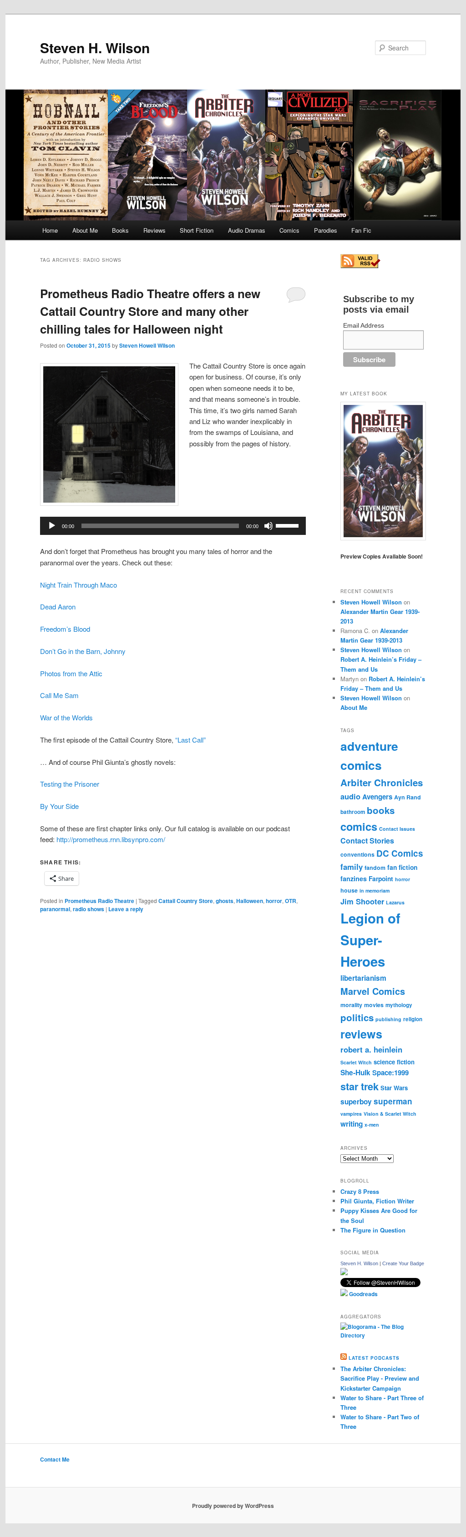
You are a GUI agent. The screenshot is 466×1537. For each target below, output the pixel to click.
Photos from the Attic (71, 673)
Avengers (377, 797)
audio (350, 796)
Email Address (363, 325)
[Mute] (268, 525)
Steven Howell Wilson (147, 345)
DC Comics (399, 853)
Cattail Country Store (185, 901)
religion (412, 1019)
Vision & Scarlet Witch (390, 1113)
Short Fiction (196, 230)
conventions (357, 854)
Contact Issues (397, 828)
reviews (361, 1034)
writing (351, 1124)
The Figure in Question (372, 1230)
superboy (356, 1102)
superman (393, 1101)
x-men (372, 1124)
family (351, 866)
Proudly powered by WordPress (233, 1506)
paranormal (55, 909)
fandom (375, 867)
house (349, 890)
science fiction (394, 1062)
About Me (85, 230)
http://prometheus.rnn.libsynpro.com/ (110, 839)
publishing (388, 1019)
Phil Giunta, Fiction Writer (377, 1201)
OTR (290, 901)
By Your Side (59, 806)
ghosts (224, 901)
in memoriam (375, 890)
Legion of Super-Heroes (370, 939)
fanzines (353, 878)
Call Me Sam (59, 695)
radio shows (88, 909)
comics (358, 826)
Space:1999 (390, 1073)
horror (274, 901)
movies (374, 1005)
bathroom (352, 812)
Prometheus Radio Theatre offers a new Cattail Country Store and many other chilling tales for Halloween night (150, 311)
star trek (359, 1086)
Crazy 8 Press (359, 1191)
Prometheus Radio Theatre (99, 901)
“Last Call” (190, 739)
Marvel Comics (372, 991)
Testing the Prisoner (69, 783)
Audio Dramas (246, 230)
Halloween (249, 901)
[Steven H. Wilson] (344, 1273)
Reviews (154, 230)
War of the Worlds (66, 717)
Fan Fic (361, 230)
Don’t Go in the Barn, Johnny (83, 651)
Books (120, 230)
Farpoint (381, 878)
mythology (398, 1005)
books (381, 810)
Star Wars (394, 1087)
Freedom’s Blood (65, 629)
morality (351, 1005)
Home (50, 230)
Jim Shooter (362, 901)
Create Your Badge (403, 1263)
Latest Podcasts (374, 1358)
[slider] (288, 525)
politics (357, 1017)
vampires (351, 1113)
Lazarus (395, 902)
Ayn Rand (407, 797)
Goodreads (363, 1294)
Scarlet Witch (356, 1062)
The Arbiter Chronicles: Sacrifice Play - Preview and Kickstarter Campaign (379, 1378)
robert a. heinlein (371, 1049)
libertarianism (363, 978)
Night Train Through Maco (78, 584)
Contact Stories (367, 840)
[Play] (51, 525)
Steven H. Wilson (95, 47)
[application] (173, 526)
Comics (289, 230)
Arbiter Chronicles (381, 782)
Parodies (325, 230)
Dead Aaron (58, 606)
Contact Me (55, 1459)
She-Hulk (355, 1073)
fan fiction (402, 867)
